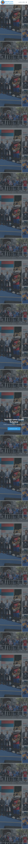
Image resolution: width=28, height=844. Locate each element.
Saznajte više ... (14, 428)
